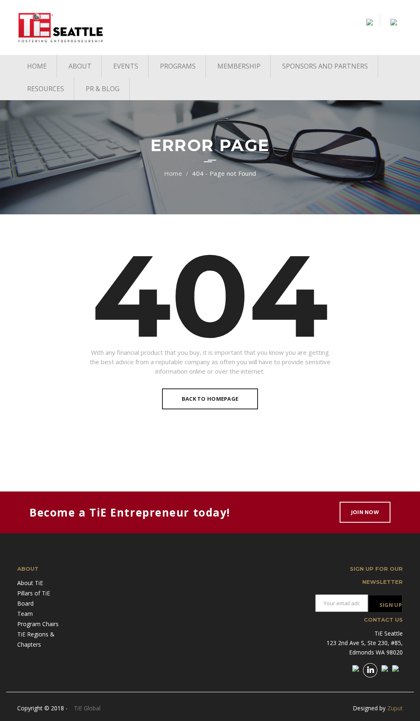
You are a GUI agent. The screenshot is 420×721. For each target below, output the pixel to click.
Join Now (365, 512)
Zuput (395, 708)
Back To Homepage (210, 398)
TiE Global (87, 708)
